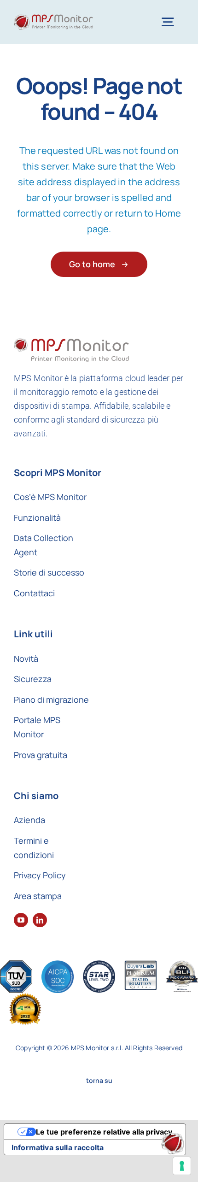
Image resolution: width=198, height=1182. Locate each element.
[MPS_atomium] (172, 1137)
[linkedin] (40, 920)
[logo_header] (53, 18)
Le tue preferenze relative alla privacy (104, 1131)
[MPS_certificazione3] (99, 965)
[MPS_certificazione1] (16, 965)
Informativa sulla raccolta (58, 1147)
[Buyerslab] (140, 965)
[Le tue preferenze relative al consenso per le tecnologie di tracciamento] (182, 1166)
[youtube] (21, 920)
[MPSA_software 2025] (25, 997)
